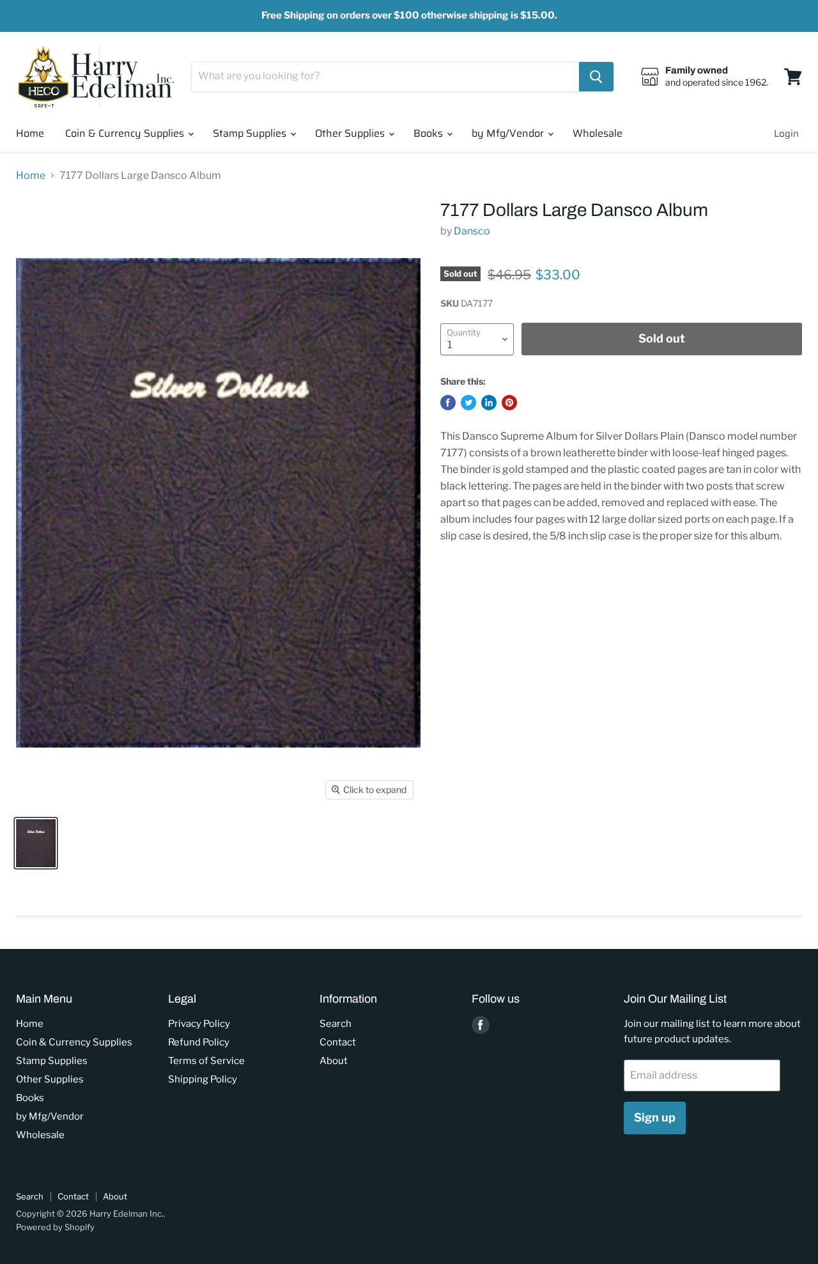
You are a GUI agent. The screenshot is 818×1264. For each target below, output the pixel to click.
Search (335, 1023)
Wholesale (597, 133)
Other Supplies (351, 133)
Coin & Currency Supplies (126, 133)
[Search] (596, 76)
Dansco (472, 231)
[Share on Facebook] (448, 402)
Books (429, 133)
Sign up (654, 1117)
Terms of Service (206, 1061)
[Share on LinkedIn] (489, 402)
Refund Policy (198, 1042)
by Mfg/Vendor (509, 133)
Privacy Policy (199, 1023)
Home (30, 133)
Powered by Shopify (55, 1227)
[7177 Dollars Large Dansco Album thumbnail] (36, 843)
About (334, 1061)
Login (786, 133)
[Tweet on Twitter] (468, 402)
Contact (338, 1042)
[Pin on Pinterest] (509, 402)
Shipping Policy (202, 1079)
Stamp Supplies (251, 133)
